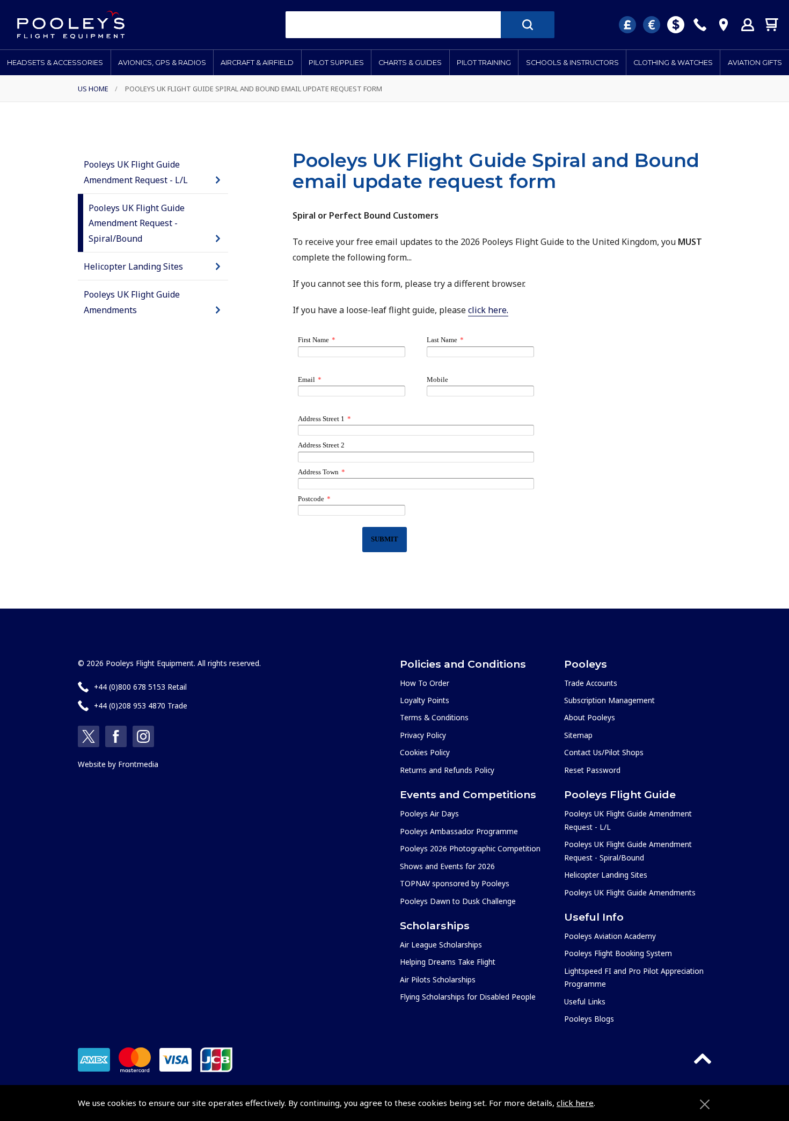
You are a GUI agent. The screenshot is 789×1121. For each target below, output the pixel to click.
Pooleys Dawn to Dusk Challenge (458, 901)
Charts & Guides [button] (410, 63)
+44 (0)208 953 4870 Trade (140, 705)
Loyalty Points (424, 700)
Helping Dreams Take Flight (447, 962)
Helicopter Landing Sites (133, 266)
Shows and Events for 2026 (447, 866)
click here (575, 1102)
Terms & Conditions (434, 717)
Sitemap (578, 735)
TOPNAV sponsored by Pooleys (454, 883)
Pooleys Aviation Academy (610, 936)
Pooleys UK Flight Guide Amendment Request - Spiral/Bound (137, 223)
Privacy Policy (423, 735)
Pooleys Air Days (429, 813)
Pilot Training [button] (484, 63)
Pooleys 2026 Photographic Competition (470, 848)
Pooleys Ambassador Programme (459, 831)
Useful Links (584, 1001)
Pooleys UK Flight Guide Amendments (132, 302)
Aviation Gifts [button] (755, 63)
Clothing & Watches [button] (673, 63)
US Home (93, 88)
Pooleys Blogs (589, 1019)
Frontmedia (138, 764)
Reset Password (592, 770)
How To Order (424, 683)
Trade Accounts (590, 683)
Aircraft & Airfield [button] (257, 63)
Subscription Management (609, 700)
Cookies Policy (425, 752)
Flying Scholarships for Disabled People (468, 997)
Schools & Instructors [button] (572, 63)
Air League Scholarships (441, 944)
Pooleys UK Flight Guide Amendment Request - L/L (136, 172)
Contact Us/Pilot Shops (604, 752)
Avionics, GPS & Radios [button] (162, 63)
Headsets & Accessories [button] (55, 63)
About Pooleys (589, 717)
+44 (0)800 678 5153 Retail (140, 687)
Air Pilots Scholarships (438, 979)
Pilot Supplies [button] (336, 63)
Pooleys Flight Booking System (618, 953)
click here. (488, 310)
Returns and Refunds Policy (447, 770)
